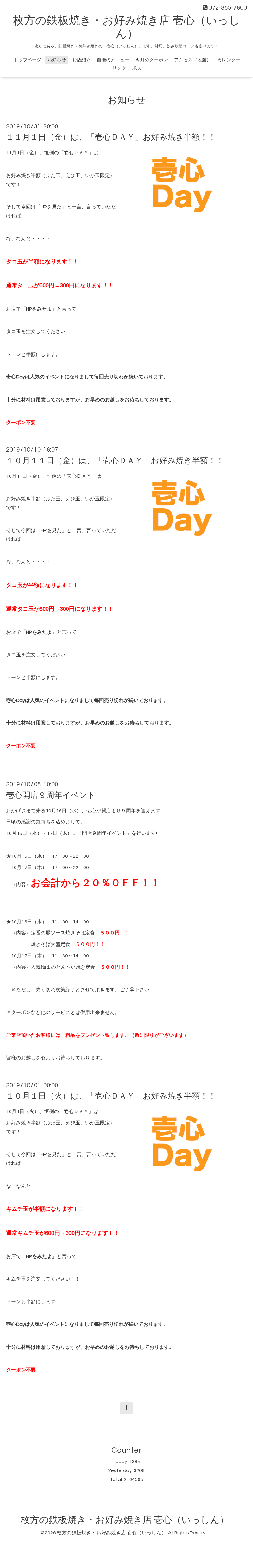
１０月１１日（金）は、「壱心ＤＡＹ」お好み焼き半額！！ (115, 460)
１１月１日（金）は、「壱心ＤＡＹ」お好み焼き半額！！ (111, 137)
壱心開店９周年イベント (51, 795)
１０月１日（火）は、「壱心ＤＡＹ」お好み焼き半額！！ (111, 1096)
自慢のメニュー (113, 60)
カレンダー (228, 60)
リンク (119, 68)
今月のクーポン (151, 60)
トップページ (27, 60)
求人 (137, 68)
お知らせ (57, 60)
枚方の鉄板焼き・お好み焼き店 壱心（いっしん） (125, 1520)
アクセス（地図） (192, 60)
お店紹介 (81, 60)
